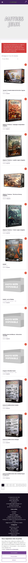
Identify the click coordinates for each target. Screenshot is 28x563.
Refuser (14, 560)
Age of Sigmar (14, 528)
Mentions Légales (14, 514)
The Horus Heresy (14, 530)
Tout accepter (14, 552)
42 (21, 485)
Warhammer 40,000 (14, 527)
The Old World (14, 531)
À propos (14, 511)
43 (24, 485)
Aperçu (14, 87)
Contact (14, 513)
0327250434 (14, 502)
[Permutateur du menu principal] (2, 2)
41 (18, 485)
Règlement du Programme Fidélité (14, 522)
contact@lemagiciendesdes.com (14, 503)
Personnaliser (14, 556)
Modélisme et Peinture (14, 533)
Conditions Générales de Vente (14, 518)
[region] (14, 549)
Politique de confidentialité (12, 549)
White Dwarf (14, 535)
